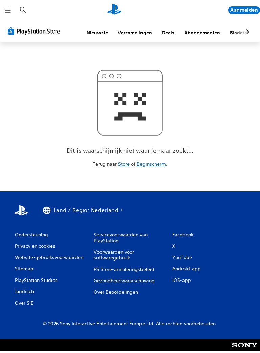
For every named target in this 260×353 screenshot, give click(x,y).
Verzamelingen (135, 32)
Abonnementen (202, 32)
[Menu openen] (7, 10)
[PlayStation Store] (35, 31)
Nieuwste (97, 32)
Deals (168, 32)
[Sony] (244, 350)
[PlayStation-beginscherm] (114, 10)
